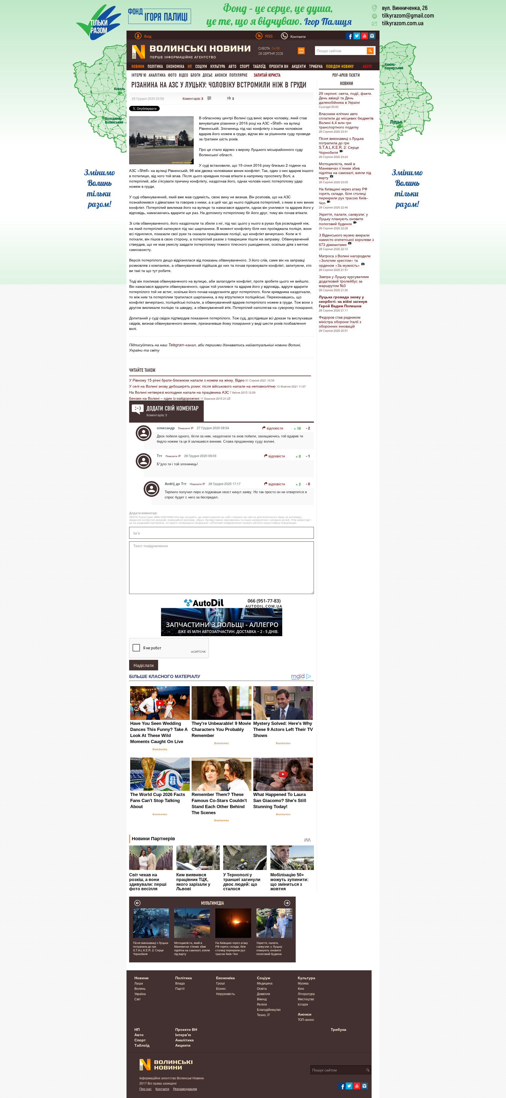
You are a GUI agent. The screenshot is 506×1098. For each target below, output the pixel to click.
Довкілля (263, 993)
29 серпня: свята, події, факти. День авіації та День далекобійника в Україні (345, 98)
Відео (183, 75)
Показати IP (185, 428)
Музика (303, 983)
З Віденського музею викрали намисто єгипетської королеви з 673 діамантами (346, 239)
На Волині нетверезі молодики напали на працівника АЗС (179, 392)
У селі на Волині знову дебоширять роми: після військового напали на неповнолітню (202, 386)
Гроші (220, 983)
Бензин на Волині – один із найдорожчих (164, 398)
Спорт (245, 66)
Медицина (265, 983)
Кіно (301, 988)
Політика (155, 66)
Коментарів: (193, 98)
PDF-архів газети (346, 75)
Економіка (175, 66)
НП (137, 1029)
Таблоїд (259, 66)
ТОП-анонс (306, 1019)
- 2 (308, 428)
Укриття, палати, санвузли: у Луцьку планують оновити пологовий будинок (343, 218)
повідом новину (340, 66)
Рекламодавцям (185, 1088)
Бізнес (221, 988)
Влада (180, 983)
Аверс (367, 66)
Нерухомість (225, 993)
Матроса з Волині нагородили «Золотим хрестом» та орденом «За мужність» (345, 260)
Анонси (221, 75)
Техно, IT (263, 1014)
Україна (140, 993)
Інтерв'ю (139, 75)
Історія (303, 1004)
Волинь (139, 988)
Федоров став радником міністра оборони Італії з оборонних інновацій (340, 321)
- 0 (308, 483)
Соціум (201, 66)
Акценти (299, 66)
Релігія (262, 1004)
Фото (172, 75)
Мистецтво (306, 999)
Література (306, 993)
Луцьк (138, 983)
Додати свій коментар (172, 408)
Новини (346, 83)
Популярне (238, 75)
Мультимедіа (212, 903)
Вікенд (262, 999)
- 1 (308, 455)
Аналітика (157, 75)
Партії (179, 988)
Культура (217, 66)
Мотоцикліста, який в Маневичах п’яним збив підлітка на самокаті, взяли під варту (345, 170)
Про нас (145, 1088)
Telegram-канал (182, 344)
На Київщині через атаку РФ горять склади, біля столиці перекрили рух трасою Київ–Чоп (343, 195)
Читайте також (142, 370)
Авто (232, 66)
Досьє (207, 75)
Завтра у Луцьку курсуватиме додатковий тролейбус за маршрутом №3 (344, 281)
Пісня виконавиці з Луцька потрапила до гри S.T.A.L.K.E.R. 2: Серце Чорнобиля (341, 145)
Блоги (195, 75)
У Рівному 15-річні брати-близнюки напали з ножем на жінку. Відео (187, 380)
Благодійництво (269, 1009)
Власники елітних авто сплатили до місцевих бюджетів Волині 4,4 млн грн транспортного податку (346, 120)
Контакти (162, 1088)
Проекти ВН (278, 66)
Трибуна (316, 66)
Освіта (262, 988)
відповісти (275, 428)
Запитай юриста (267, 75)
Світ (137, 999)
